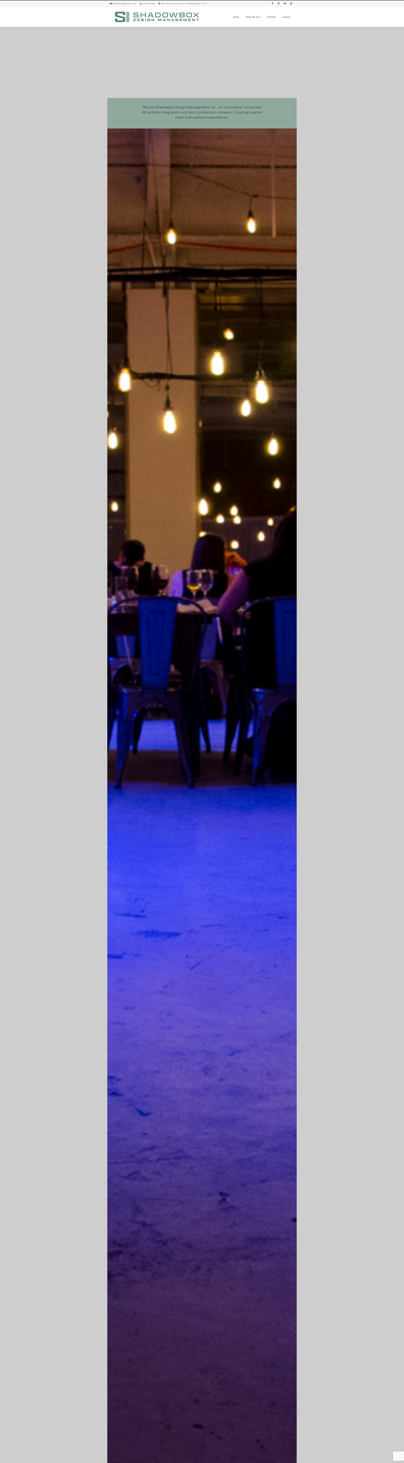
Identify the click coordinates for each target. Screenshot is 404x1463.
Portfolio (271, 16)
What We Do (252, 16)
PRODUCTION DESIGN (202, 844)
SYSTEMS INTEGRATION (139, 844)
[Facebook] (272, 3)
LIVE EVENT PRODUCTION (265, 844)
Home (236, 16)
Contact (286, 16)
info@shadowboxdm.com (124, 3)
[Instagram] (278, 3)
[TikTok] (291, 3)
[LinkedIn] (285, 3)
